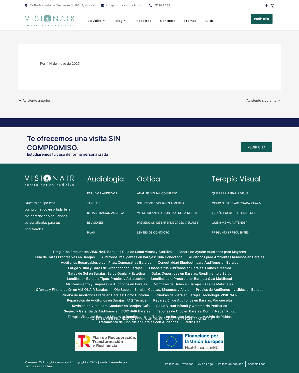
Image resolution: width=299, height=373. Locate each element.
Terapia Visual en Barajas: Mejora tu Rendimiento (107, 317)
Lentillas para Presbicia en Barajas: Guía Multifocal (191, 279)
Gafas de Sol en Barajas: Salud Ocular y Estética (106, 273)
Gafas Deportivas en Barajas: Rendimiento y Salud (191, 273)
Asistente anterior (34, 100)
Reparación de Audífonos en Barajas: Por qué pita (192, 300)
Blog (119, 21)
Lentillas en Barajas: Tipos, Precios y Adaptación (106, 279)
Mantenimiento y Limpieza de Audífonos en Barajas (106, 284)
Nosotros (143, 21)
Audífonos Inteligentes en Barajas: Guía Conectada (141, 257)
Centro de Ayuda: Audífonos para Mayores (212, 252)
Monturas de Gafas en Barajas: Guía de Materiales (193, 284)
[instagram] (272, 5)
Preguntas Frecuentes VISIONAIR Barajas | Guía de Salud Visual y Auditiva (112, 252)
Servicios (95, 21)
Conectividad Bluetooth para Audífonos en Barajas (198, 262)
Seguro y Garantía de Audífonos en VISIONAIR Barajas (107, 311)
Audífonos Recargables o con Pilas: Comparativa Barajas (106, 262)
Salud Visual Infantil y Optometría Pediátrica (191, 306)
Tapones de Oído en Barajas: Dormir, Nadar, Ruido (196, 311)
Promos (190, 21)
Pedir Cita (193, 322)
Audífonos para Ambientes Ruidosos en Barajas (226, 257)
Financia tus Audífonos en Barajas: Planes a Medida (190, 268)
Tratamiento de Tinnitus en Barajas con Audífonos (138, 322)
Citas (209, 21)
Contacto (168, 21)
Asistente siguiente (263, 100)
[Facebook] (266, 5)
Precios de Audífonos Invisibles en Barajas (229, 290)
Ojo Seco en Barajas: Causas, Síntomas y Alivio (151, 290)
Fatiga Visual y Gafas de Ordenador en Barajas (105, 268)
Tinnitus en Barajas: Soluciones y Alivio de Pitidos (192, 317)
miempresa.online (39, 366)
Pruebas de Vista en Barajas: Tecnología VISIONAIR (196, 295)
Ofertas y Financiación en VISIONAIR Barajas (72, 290)
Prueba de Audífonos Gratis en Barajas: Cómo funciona (105, 295)
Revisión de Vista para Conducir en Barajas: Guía (111, 306)
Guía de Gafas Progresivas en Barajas (65, 257)
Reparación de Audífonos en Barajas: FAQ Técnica (107, 300)
